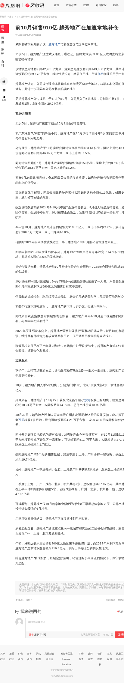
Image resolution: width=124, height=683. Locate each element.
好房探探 (101, 5)
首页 (56, 5)
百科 (2, 63)
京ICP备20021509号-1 (62, 670)
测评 (2, 51)
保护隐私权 (100, 659)
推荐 (2, 28)
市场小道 (71, 5)
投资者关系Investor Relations (66, 659)
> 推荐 (11, 17)
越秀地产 (54, 44)
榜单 (116, 5)
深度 (2, 40)
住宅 (101, 74)
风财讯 (3, 17)
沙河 (87, 400)
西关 (21, 420)
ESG (86, 5)
